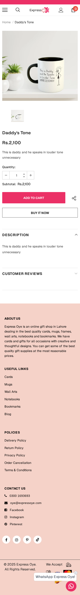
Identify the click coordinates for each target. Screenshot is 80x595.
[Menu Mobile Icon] (5, 10)
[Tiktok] (38, 540)
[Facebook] (6, 540)
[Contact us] (71, 586)
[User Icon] (61, 10)
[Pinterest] (27, 540)
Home (6, 22)
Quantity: (9, 167)
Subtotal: (9, 184)
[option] (40, 66)
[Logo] (39, 10)
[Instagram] (17, 540)
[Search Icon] (18, 10)
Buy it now (40, 213)
